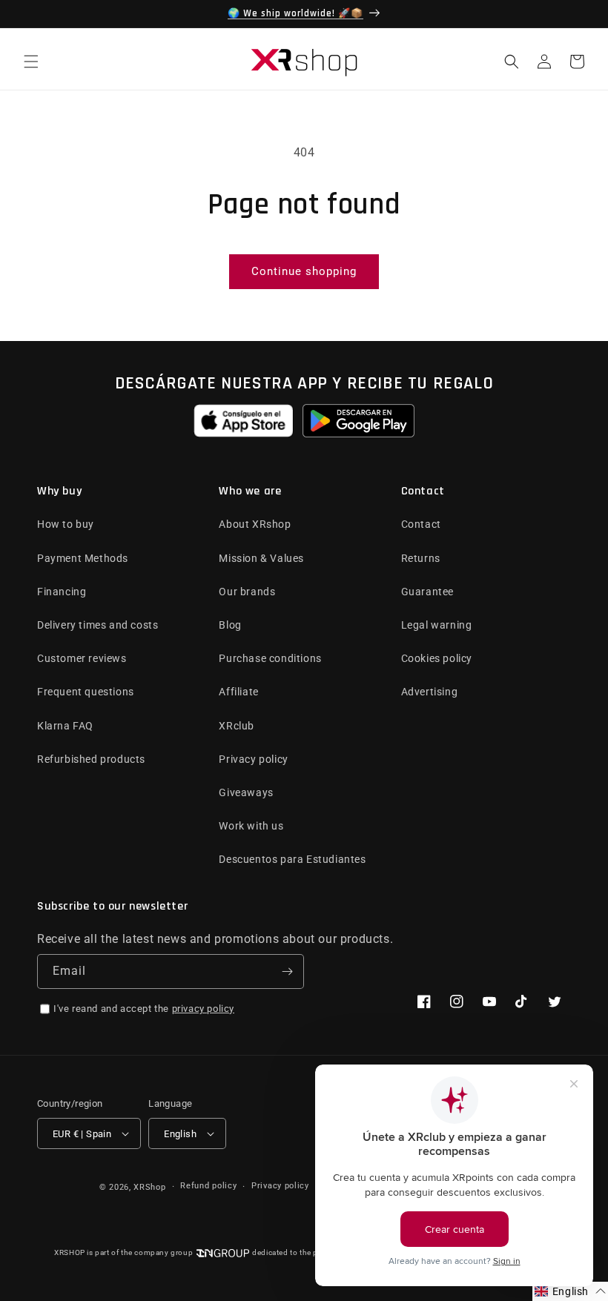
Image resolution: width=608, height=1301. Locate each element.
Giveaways (246, 792)
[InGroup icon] (222, 1253)
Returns (420, 558)
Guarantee (427, 591)
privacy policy (203, 1008)
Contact (421, 524)
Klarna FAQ (65, 726)
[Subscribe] (287, 971)
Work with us (251, 826)
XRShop (149, 1187)
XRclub (236, 726)
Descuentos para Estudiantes (292, 859)
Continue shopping (304, 271)
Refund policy (208, 1186)
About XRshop (255, 524)
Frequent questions (85, 692)
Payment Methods (82, 558)
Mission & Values (261, 558)
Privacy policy (253, 759)
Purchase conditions (270, 658)
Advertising (429, 692)
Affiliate (238, 692)
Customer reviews (82, 658)
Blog (230, 625)
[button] (31, 61)
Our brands (247, 591)
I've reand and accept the (143, 1008)
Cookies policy (436, 658)
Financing (61, 591)
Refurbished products (91, 759)
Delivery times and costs (97, 625)
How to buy (65, 524)
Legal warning (436, 625)
